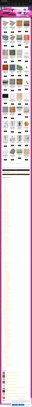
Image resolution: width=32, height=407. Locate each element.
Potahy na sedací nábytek (6, 324)
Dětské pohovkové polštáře (8, 329)
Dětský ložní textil (7, 337)
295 (19, 163)
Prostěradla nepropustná (8, 287)
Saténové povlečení (7, 281)
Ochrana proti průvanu (6, 314)
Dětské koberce (7, 212)
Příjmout (15, 404)
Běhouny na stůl (6, 252)
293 (16, 163)
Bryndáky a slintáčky (8, 333)
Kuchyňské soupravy (7, 205)
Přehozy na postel (6, 283)
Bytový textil (4, 190)
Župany (5, 250)
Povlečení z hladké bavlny (8, 278)
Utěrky (5, 210)
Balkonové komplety (7, 230)
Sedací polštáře (7, 224)
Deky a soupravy (6, 194)
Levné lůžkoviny (4, 0)
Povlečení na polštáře (7, 355)
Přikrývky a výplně (6, 357)
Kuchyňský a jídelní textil (7, 207)
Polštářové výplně (7, 358)
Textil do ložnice (5, 351)
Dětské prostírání (7, 334)
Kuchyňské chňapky (7, 204)
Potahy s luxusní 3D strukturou (8, 322)
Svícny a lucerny (7, 188)
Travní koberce (6, 216)
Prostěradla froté (7, 285)
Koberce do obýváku (7, 214)
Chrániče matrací (6, 352)
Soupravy (6, 269)
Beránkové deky (7, 195)
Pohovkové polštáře (6, 315)
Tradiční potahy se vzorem (8, 323)
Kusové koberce (6, 211)
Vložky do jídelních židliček (8, 336)
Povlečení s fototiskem (7, 277)
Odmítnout (21, 404)
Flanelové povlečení (7, 272)
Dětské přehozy (7, 340)
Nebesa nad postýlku (7, 347)
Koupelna (5, 199)
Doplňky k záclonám (7, 231)
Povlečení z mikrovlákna (8, 280)
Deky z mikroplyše (7, 197)
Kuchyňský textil (5, 251)
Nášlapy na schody (7, 215)
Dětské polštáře (7, 328)
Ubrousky (5, 256)
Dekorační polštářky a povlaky (7, 191)
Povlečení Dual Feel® (7, 274)
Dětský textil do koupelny (8, 343)
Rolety (4, 349)
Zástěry (5, 259)
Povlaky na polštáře (6, 316)
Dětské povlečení (7, 271)
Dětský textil (5, 326)
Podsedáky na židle (7, 223)
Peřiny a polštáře (6, 266)
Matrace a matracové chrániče (8, 262)
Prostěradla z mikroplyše (8, 290)
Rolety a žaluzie (5, 348)
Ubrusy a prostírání (6, 227)
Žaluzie (5, 350)
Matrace (6, 265)
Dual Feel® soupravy (7, 193)
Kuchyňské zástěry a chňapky (7, 203)
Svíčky (5, 187)
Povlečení (5, 270)
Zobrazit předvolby (28, 404)
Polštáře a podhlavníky (7, 268)
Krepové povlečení (7, 273)
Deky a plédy (5, 192)
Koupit (5, 32)
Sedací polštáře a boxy (7, 222)
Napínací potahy (6, 320)
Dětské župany (7, 345)
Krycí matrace (6, 264)
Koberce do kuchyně (7, 213)
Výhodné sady (6, 282)
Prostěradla (5, 284)
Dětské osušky (7, 344)
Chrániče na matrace (7, 263)
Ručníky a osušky (7, 200)
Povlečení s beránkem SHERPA (8, 276)
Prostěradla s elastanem (8, 289)
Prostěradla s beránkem (8, 288)
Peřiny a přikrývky (7, 267)
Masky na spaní (6, 353)
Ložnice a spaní (5, 291)
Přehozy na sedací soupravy (7, 217)
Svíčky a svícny (6, 186)
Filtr (16, 174)
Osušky (5, 219)
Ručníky (6, 201)
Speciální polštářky (6, 317)
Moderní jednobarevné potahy (8, 321)
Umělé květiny (5, 189)
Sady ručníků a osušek (7, 221)
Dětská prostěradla (7, 338)
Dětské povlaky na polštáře (8, 330)
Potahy (4, 319)
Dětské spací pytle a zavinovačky (9, 341)
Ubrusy (5, 257)
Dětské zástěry (7, 335)
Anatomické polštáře (8, 359)
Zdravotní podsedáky (7, 226)
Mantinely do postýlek (7, 346)
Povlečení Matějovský (7, 275)
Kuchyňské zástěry (7, 206)
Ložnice (4, 260)
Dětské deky (6, 327)
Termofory (6, 318)
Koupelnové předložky (6, 202)
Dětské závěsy (6, 331)
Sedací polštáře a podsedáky (7, 225)
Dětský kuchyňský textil (8, 332)
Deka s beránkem (7, 196)
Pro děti (4, 325)
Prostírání (5, 255)
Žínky (4, 249)
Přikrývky (6, 360)
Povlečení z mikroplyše (7, 279)
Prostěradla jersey (7, 286)
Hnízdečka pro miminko (8, 342)
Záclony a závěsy (6, 229)
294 (17, 163)
